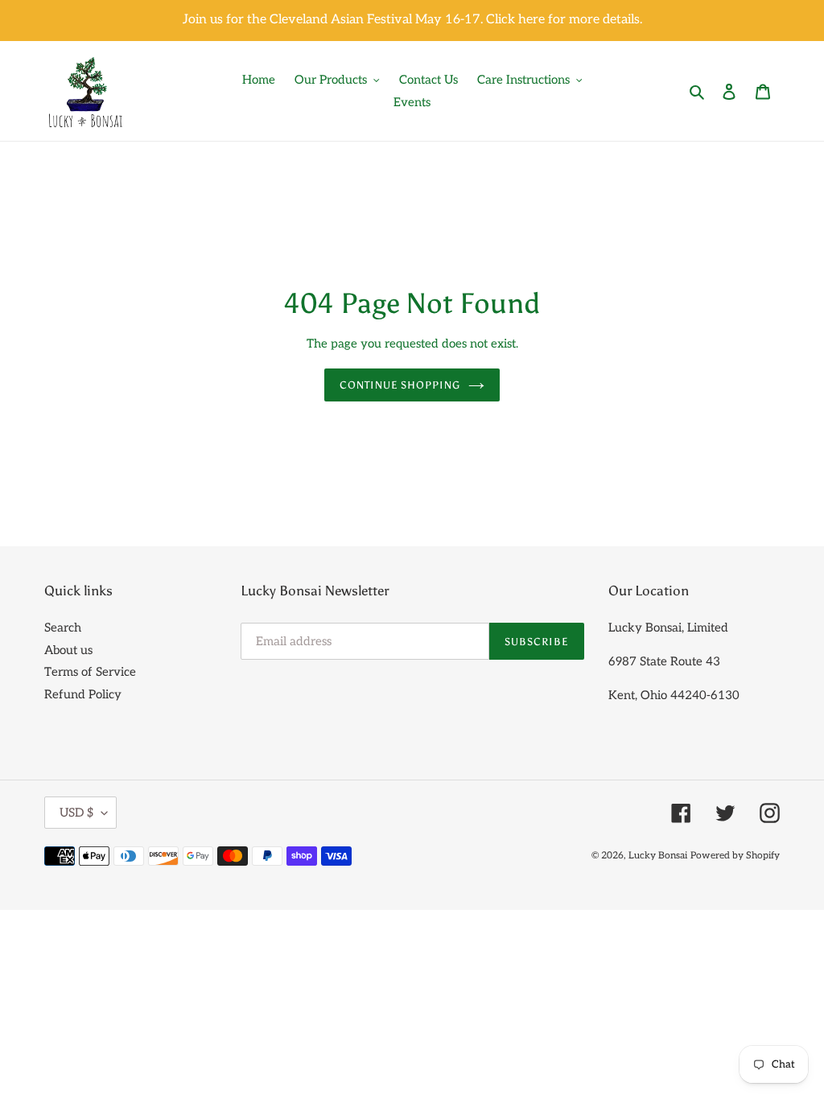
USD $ (76, 812)
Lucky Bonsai (657, 856)
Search (62, 627)
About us (68, 650)
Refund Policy (83, 694)
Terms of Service (90, 672)
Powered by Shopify (735, 856)
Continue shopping (400, 385)
